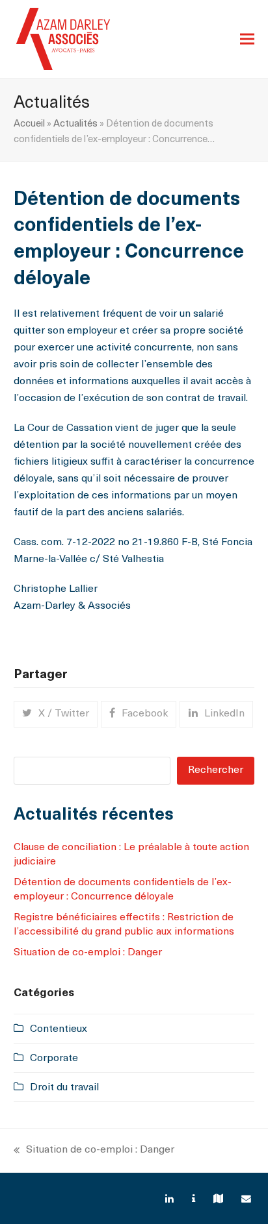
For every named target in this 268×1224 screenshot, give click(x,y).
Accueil (29, 124)
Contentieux (58, 1029)
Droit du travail (64, 1088)
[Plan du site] (219, 1200)
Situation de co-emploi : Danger (88, 953)
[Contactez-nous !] (247, 1200)
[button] (247, 39)
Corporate (54, 1058)
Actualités (75, 124)
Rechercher (215, 770)
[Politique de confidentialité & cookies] (195, 1200)
